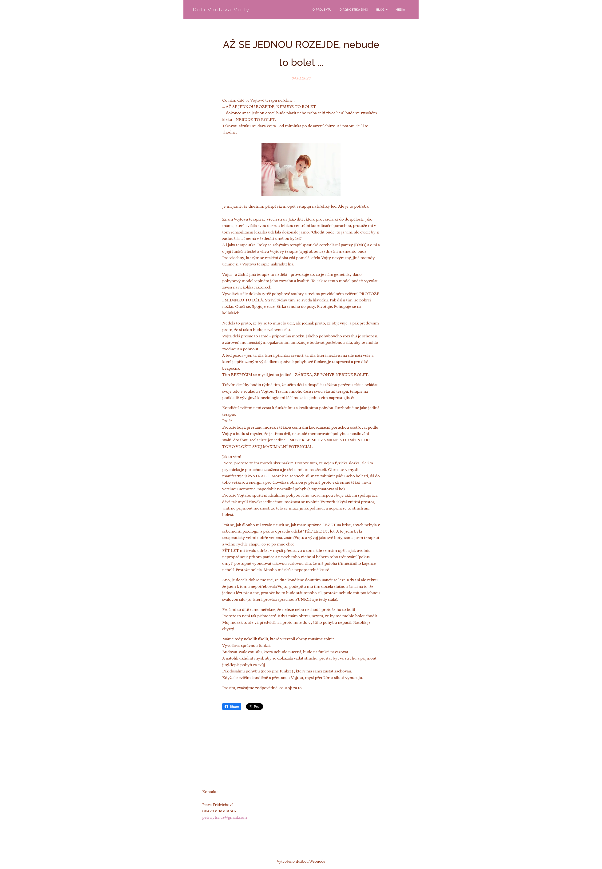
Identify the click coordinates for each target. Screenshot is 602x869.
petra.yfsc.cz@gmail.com (224, 817)
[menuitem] (322, 10)
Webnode (317, 861)
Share (234, 706)
